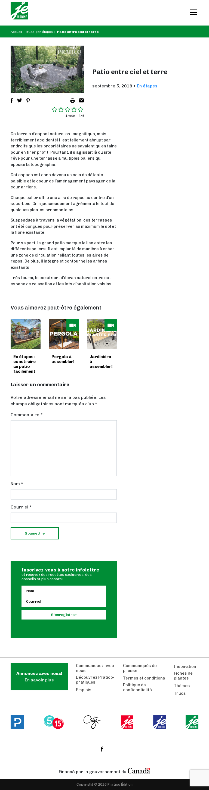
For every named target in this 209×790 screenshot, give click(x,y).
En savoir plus (39, 676)
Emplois (83, 689)
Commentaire (27, 414)
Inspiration (185, 666)
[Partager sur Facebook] (12, 100)
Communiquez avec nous (95, 668)
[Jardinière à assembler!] (102, 334)
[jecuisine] (127, 722)
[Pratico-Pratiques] (17, 722)
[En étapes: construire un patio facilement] (26, 334)
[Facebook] (102, 749)
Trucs (29, 32)
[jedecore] (159, 722)
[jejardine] (192, 722)
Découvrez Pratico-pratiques (95, 680)
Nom (17, 483)
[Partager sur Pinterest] (28, 100)
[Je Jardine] (19, 13)
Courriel (21, 507)
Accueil (16, 32)
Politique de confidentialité (137, 687)
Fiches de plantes (183, 676)
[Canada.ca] (139, 770)
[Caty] (92, 722)
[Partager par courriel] (81, 100)
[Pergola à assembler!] (64, 334)
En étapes (45, 32)
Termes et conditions (144, 678)
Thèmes (182, 685)
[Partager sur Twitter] (19, 100)
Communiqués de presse (140, 668)
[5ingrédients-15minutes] (54, 722)
